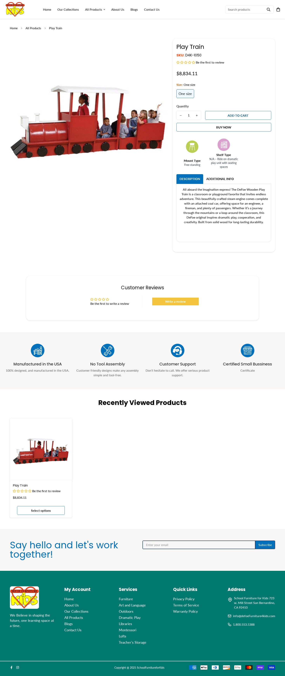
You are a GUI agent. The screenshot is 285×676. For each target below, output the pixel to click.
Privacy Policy (183, 599)
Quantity (182, 106)
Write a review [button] (175, 301)
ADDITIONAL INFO (220, 179)
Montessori (127, 630)
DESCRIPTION (190, 179)
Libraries (125, 624)
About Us (117, 9)
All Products (93, 9)
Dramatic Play (130, 617)
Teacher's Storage (132, 642)
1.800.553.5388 (244, 624)
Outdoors (126, 611)
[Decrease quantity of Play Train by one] (181, 115)
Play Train (20, 485)
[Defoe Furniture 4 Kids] (15, 9)
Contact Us (152, 9)
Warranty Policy (185, 611)
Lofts (122, 636)
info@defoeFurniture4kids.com (254, 616)
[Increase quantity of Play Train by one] (197, 115)
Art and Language (132, 605)
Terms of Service (186, 605)
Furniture (126, 599)
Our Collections (68, 9)
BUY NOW (223, 127)
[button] (186, 62)
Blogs (134, 9)
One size (185, 93)
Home (47, 9)
